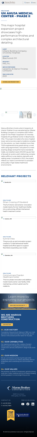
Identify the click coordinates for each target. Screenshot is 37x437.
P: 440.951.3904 (6, 403)
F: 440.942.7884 (6, 405)
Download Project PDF (11, 82)
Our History (7, 324)
